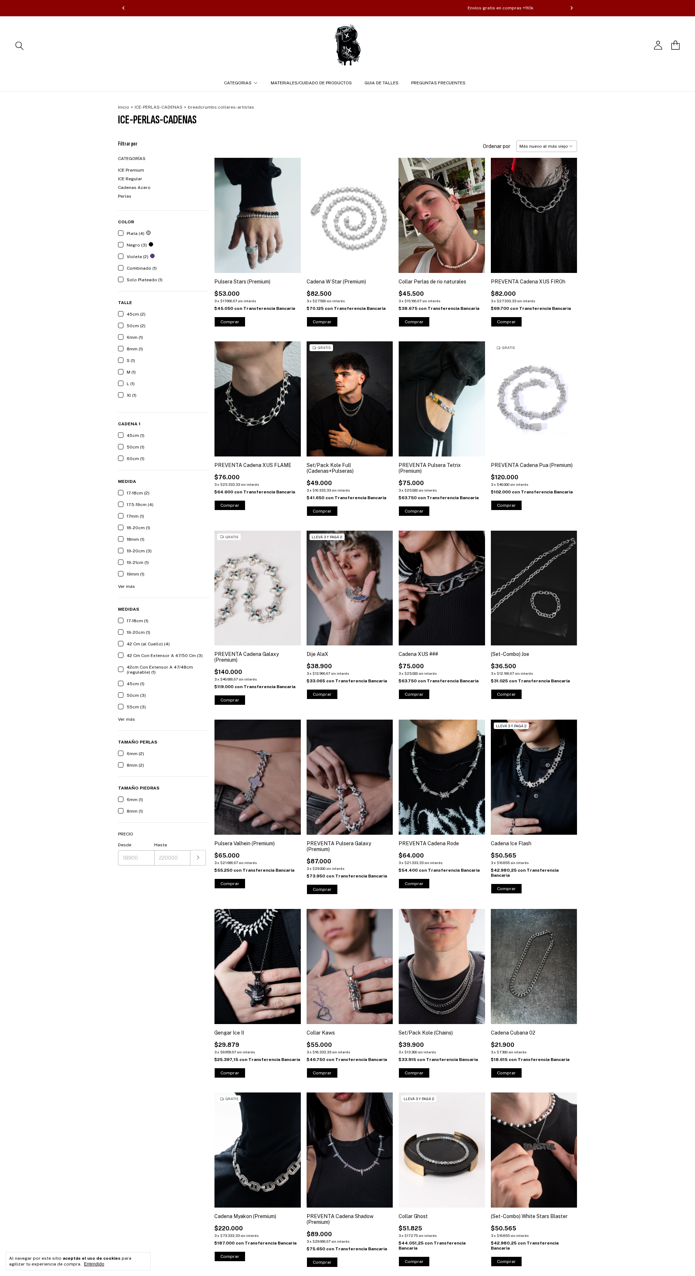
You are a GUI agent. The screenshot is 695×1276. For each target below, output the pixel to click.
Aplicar (198, 858)
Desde (124, 844)
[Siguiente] (571, 8)
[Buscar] (19, 45)
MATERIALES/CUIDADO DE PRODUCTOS (311, 82)
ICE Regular (130, 178)
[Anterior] (123, 8)
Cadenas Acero (134, 187)
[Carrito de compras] (675, 45)
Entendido (94, 1264)
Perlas (124, 196)
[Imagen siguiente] (566, 210)
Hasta (160, 844)
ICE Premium (131, 170)
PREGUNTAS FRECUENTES (438, 82)
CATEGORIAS (238, 82)
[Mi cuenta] (658, 45)
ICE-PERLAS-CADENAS (158, 107)
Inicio (123, 107)
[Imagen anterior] (501, 210)
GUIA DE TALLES (382, 82)
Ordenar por (496, 146)
